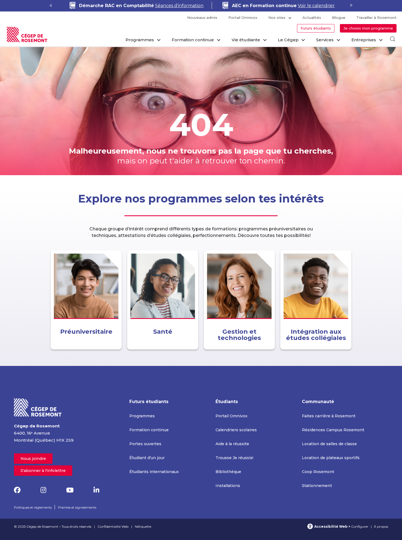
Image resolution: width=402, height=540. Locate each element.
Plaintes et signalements (77, 507)
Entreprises (363, 39)
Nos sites (277, 17)
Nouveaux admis (202, 17)
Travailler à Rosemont (376, 17)
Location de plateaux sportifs (331, 457)
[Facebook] (17, 490)
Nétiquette (143, 526)
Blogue (338, 17)
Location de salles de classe (329, 443)
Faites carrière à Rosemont (329, 415)
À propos (381, 526)
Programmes (140, 39)
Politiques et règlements (33, 507)
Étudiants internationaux (154, 471)
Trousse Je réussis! (234, 457)
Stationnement (317, 485)
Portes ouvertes (145, 443)
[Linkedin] (96, 490)
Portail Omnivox (242, 17)
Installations (227, 485)
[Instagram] (43, 490)
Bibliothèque (228, 471)
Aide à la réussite (232, 443)
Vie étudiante (246, 39)
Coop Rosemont (318, 471)
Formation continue (193, 39)
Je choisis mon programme (368, 28)
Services (325, 39)
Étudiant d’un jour (147, 457)
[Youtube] (70, 490)
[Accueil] (38, 407)
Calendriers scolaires (236, 429)
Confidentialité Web (113, 526)
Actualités (311, 17)
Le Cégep (288, 39)
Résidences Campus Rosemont (333, 429)
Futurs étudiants (316, 28)
